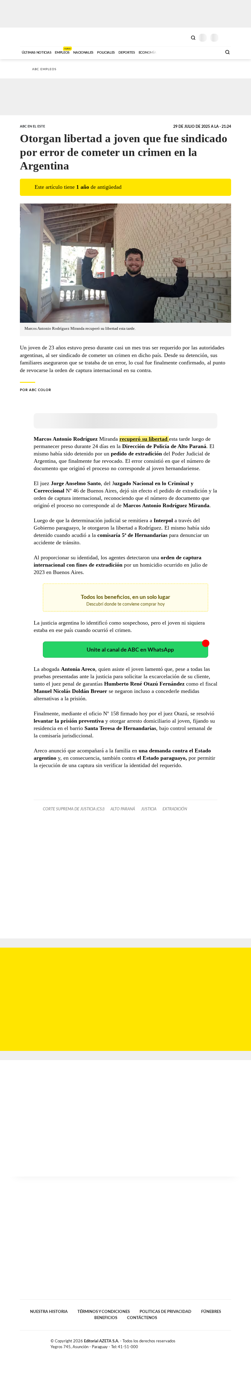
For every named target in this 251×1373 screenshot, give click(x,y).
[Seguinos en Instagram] (228, 1342)
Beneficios (105, 1318)
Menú (227, 37)
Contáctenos (142, 1318)
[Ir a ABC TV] (167, 51)
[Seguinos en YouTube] (222, 1342)
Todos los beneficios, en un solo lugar (125, 601)
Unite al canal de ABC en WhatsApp (130, 649)
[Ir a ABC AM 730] (184, 51)
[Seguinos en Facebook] (209, 1342)
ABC (31, 37)
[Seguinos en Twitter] (215, 1342)
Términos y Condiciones (103, 1312)
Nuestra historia (49, 1312)
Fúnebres (211, 1312)
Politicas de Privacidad (165, 1312)
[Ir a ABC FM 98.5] (209, 51)
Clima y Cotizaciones (183, 37)
